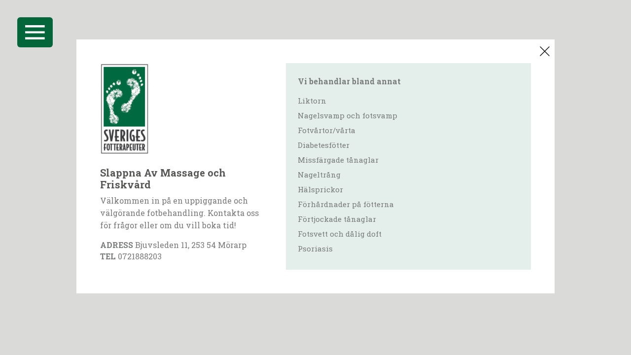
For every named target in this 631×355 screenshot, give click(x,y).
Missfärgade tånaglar (338, 160)
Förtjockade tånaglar (337, 219)
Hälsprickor (320, 189)
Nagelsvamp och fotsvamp (347, 115)
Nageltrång (319, 174)
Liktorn (312, 101)
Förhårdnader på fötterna (346, 204)
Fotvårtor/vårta (326, 130)
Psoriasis (315, 248)
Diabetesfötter (324, 145)
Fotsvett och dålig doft (340, 234)
